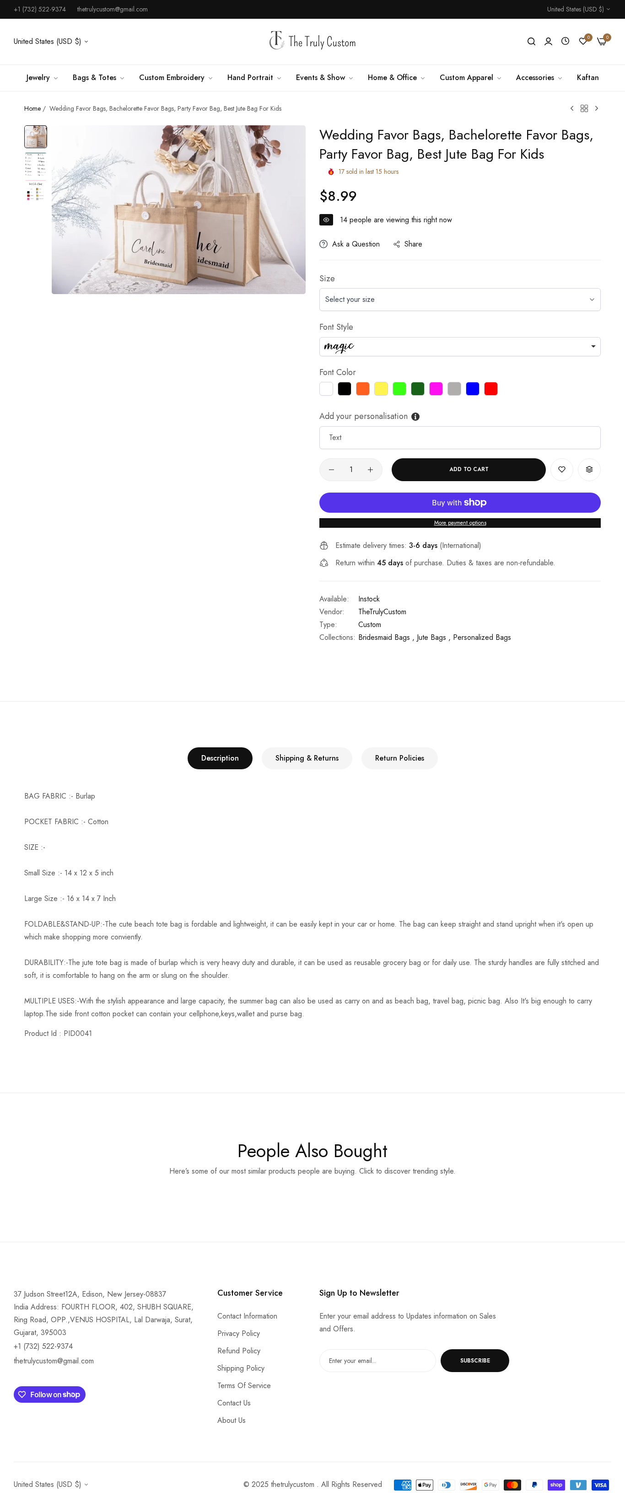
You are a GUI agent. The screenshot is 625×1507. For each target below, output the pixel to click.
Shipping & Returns (307, 758)
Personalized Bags (482, 637)
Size (327, 278)
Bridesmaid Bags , (386, 637)
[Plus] (370, 469)
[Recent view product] (565, 41)
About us (231, 1420)
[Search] (531, 41)
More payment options (460, 523)
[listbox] (460, 346)
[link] (43, 78)
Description (220, 758)
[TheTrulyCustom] (312, 42)
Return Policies (399, 758)
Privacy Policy (238, 1333)
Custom (369, 624)
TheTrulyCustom (382, 611)
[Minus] (331, 469)
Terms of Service (244, 1385)
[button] (561, 469)
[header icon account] (548, 41)
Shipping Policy (240, 1368)
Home (32, 108)
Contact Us (234, 1403)
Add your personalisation (363, 416)
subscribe (475, 1361)
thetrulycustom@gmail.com (54, 1361)
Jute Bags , (434, 637)
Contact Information (247, 1316)
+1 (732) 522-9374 (43, 1346)
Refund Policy (238, 1351)
